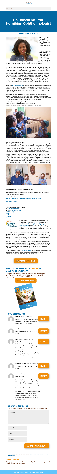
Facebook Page (10, 212)
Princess (17, 316)
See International (16, 210)
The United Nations (11, 201)
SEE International (17, 85)
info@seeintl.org (14, 208)
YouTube (8, 215)
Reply (43, 318)
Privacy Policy (39, 472)
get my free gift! (26, 280)
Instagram (9, 216)
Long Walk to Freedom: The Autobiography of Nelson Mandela (23, 198)
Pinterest (8, 218)
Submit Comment (36, 445)
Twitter (8, 213)
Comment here (26, 260)
